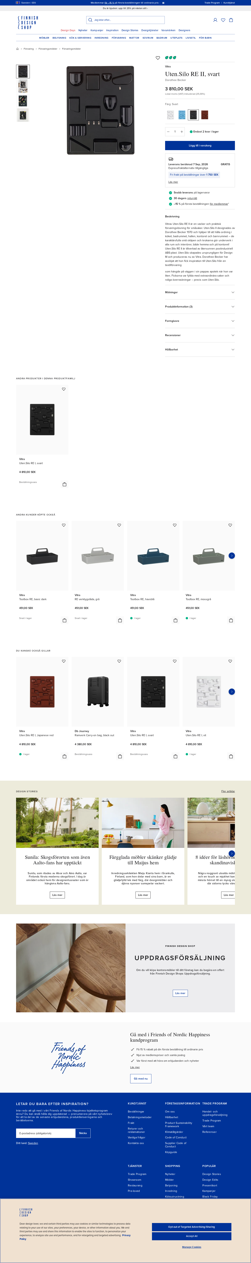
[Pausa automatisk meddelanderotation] (163, 2)
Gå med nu (141, 1078)
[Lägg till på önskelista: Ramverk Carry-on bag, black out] (119, 661)
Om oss (170, 1111)
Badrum (161, 37)
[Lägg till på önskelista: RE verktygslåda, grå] (119, 525)
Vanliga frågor (136, 1137)
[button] (215, 20)
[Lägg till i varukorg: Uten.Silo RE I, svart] (64, 484)
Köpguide (171, 1152)
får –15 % (109, 2)
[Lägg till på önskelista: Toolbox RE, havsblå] (174, 525)
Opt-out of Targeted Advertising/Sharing (191, 1227)
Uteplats (176, 37)
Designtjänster (149, 30)
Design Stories (130, 30)
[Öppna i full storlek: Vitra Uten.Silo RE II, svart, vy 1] (101, 110)
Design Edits (210, 1179)
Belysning (59, 37)
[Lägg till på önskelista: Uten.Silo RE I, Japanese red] (63, 661)
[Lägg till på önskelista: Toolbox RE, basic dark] (63, 525)
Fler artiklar (228, 791)
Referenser (209, 1132)
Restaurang (135, 1185)
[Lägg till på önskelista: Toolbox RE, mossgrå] (230, 525)
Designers (184, 30)
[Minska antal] (168, 131)
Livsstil (191, 37)
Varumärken (168, 30)
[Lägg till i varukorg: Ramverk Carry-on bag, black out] (120, 756)
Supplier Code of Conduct (175, 1144)
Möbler (44, 37)
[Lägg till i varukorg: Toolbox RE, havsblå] (175, 620)
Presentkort (209, 1185)
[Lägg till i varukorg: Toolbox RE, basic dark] (64, 620)
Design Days (68, 30)
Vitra (168, 66)
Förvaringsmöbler (48, 48)
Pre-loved (134, 1191)
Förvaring (119, 37)
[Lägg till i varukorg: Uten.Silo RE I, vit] (231, 756)
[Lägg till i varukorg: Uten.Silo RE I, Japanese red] (64, 756)
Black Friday (210, 1196)
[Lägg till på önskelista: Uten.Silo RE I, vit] (230, 661)
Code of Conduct (175, 1137)
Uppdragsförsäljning (180, 958)
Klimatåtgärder (174, 1132)
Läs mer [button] (173, 182)
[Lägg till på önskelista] (158, 58)
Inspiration (112, 30)
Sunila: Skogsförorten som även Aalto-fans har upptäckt (57, 860)
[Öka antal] (182, 131)
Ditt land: (21, 1143)
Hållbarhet (171, 1117)
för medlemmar (219, 204)
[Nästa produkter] (232, 556)
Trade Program (211, 1120)
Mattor (134, 37)
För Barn (205, 37)
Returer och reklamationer (136, 1130)
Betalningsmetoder (140, 1117)
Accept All (191, 1236)
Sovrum (148, 37)
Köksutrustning (174, 1196)
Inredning (101, 37)
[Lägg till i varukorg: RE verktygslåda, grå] (120, 620)
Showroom (134, 1179)
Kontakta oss (136, 1143)
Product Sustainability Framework (178, 1124)
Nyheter (82, 30)
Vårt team (208, 1126)
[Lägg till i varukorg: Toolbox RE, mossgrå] (231, 620)
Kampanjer (97, 30)
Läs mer (135, 1067)
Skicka (83, 1133)
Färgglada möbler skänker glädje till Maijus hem (143, 860)
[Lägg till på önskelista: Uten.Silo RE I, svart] (63, 389)
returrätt (192, 198)
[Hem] (17, 48)
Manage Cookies (191, 1247)
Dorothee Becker (175, 80)
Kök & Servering (80, 37)
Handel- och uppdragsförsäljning (214, 1113)
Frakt (131, 1123)
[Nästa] (232, 853)
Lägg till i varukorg (200, 145)
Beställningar (136, 1111)
